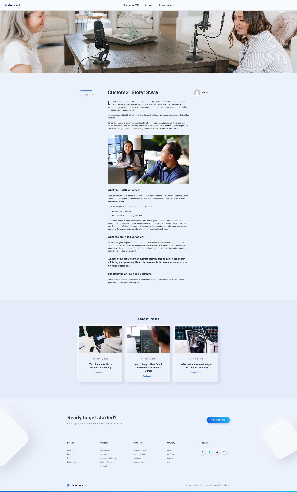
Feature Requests (107, 462)
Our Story (170, 454)
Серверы (149, 5)
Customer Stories (87, 91)
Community (138, 462)
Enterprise (71, 454)
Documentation (106, 450)
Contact (103, 466)
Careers (169, 458)
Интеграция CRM (131, 5)
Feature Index (72, 462)
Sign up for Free (218, 420)
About (168, 450)
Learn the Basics (140, 454)
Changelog (104, 454)
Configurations (139, 458)
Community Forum (108, 458)
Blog (168, 462)
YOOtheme (225, 485)
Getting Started (139, 450)
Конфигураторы (166, 5)
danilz (205, 92)
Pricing (70, 458)
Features (70, 450)
